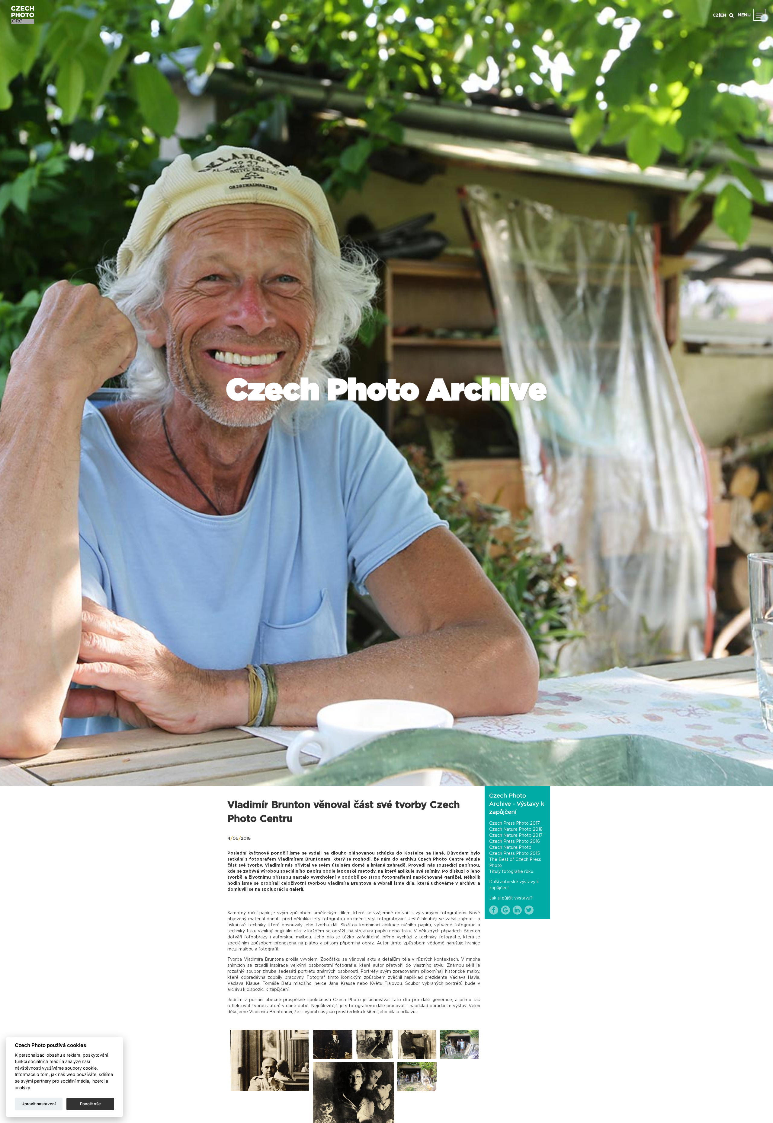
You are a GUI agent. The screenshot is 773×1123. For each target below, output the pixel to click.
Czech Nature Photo (510, 847)
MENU (744, 15)
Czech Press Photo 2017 (514, 823)
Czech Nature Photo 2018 (516, 829)
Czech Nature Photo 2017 (516, 835)
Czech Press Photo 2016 (514, 841)
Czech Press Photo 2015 (514, 854)
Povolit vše (90, 1103)
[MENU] (759, 15)
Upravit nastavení (38, 1103)
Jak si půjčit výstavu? (511, 898)
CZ (716, 15)
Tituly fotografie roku (511, 872)
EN (723, 15)
